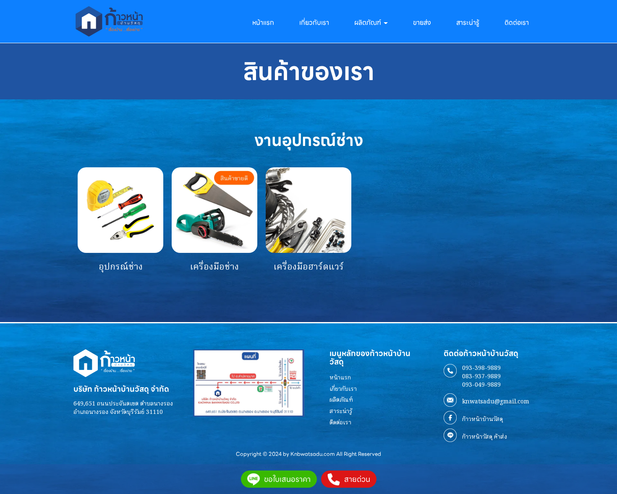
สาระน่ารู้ (467, 22)
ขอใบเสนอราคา (287, 479)
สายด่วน (357, 479)
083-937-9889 (481, 376)
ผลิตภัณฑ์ (341, 400)
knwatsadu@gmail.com (495, 401)
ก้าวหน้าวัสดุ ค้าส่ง (484, 437)
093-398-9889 (481, 368)
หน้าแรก (263, 22)
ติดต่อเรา (517, 22)
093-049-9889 (481, 385)
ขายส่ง (422, 22)
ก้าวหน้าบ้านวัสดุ (482, 419)
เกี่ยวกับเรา (314, 22)
